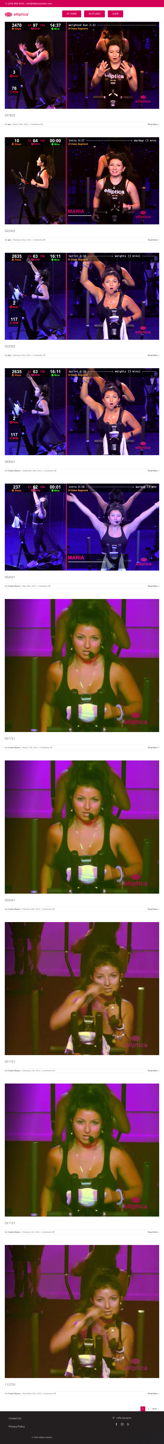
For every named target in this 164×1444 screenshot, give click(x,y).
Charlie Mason (14, 471)
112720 (10, 1384)
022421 (10, 900)
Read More (153, 124)
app (9, 124)
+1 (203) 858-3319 (14, 3)
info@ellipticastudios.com (39, 3)
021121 (10, 1223)
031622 (10, 115)
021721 (10, 1062)
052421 (10, 577)
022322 (10, 231)
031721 (10, 738)
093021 (10, 462)
